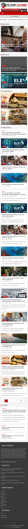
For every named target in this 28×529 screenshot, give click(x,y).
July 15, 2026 (4, 281)
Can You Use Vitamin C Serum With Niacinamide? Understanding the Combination (14, 68)
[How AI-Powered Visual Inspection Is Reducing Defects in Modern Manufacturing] (14, 293)
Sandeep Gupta (12, 70)
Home (2, 513)
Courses (3, 492)
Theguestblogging (13, 525)
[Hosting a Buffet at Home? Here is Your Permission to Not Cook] (14, 382)
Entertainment (4, 494)
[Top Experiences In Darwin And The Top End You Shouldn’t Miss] (14, 338)
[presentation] (24, 24)
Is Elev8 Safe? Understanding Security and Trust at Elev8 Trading (13, 84)
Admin (9, 50)
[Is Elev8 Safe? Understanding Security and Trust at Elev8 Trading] (14, 208)
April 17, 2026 (5, 413)
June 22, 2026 (5, 348)
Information (5, 296)
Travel (3, 42)
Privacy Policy (4, 517)
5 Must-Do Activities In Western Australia (13, 184)
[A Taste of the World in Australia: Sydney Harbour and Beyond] (14, 271)
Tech (2, 506)
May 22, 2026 (4, 123)
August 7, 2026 (5, 86)
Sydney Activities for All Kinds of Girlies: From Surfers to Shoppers (13, 46)
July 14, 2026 (4, 302)
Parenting (4, 320)
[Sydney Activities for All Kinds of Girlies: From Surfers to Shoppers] (14, 230)
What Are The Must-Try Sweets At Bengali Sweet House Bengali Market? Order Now (13, 104)
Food (3, 102)
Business (3, 491)
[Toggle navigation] (2, 13)
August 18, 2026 (5, 70)
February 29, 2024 (5, 438)
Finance (4, 82)
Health (2, 496)
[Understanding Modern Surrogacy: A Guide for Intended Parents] (14, 317)
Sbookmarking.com (17, 527)
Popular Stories (6, 127)
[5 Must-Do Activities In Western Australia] (14, 251)
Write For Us (3, 515)
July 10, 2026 (4, 326)
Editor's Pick (5, 55)
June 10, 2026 (5, 106)
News (2, 503)
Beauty (3, 65)
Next (21, 400)
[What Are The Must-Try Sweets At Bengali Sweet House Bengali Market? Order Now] (14, 360)
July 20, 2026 (4, 50)
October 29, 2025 (5, 430)
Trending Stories (7, 91)
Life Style (4, 405)
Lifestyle (4, 408)
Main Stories (5, 24)
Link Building (3, 501)
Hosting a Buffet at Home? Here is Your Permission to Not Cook (12, 121)
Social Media (3, 505)
